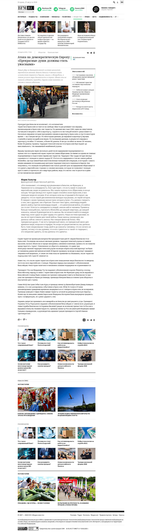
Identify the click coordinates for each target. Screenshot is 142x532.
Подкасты (33, 17)
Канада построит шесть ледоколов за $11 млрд (82, 108)
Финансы (56, 17)
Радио (80, 515)
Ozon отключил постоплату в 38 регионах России (81, 101)
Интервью (22, 17)
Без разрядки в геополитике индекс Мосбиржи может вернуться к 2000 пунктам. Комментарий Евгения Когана (66, 40)
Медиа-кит (94, 515)
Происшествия (53, 52)
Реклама (73, 515)
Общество (77, 17)
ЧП (74, 59)
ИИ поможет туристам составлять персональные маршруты (82, 84)
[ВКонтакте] (88, 52)
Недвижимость (105, 17)
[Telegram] (91, 52)
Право (87, 17)
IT (116, 17)
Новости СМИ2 (23, 381)
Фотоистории (23, 384)
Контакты (86, 515)
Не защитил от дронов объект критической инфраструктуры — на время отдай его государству (46, 39)
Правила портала (105, 515)
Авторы (115, 515)
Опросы (121, 515)
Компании (44, 17)
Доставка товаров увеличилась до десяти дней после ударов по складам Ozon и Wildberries (26, 39)
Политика (66, 17)
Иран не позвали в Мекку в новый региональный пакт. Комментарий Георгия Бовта (86, 38)
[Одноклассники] (94, 52)
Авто (94, 17)
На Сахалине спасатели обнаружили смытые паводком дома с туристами (83, 77)
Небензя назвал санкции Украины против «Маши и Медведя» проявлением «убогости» (83, 93)
